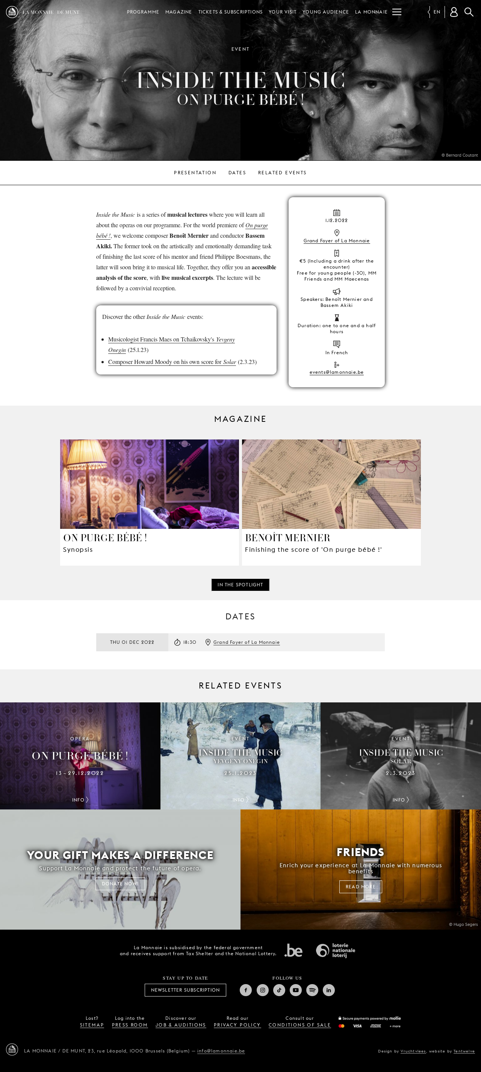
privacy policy (237, 1025)
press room (130, 1025)
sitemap (92, 1025)
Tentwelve (464, 1051)
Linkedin (329, 990)
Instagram (263, 990)
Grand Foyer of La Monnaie (337, 240)
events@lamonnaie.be (337, 372)
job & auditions (181, 1025)
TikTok (279, 990)
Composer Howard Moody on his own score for (172, 361)
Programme (143, 12)
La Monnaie (371, 12)
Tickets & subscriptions (230, 12)
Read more (361, 886)
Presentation (195, 172)
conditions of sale (300, 1025)
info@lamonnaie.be (221, 1051)
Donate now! (120, 883)
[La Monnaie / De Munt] (12, 1049)
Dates (237, 172)
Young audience (326, 12)
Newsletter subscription (185, 990)
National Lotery (335, 950)
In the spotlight (240, 584)
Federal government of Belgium (293, 950)
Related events (282, 172)
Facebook (246, 990)
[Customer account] (454, 12)
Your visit (282, 12)
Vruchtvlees (413, 1051)
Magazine (178, 12)
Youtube (296, 990)
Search (469, 12)
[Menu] (397, 12)
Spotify (312, 990)
